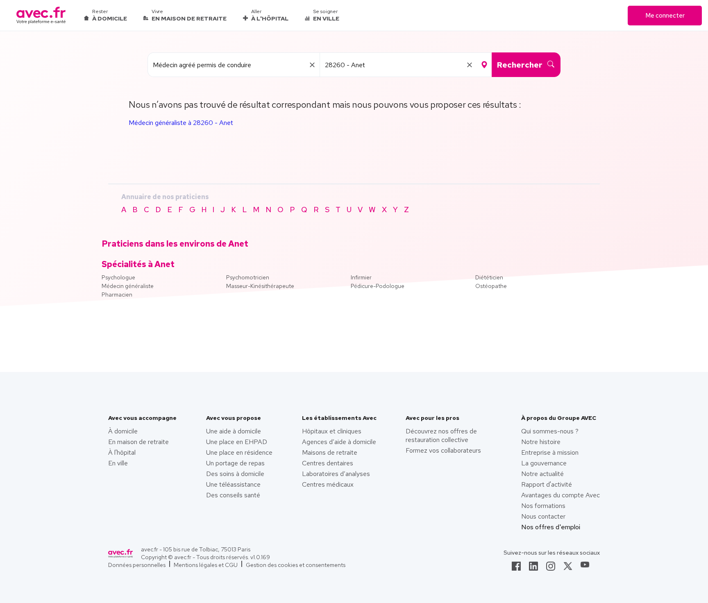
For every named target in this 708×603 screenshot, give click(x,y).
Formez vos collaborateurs (443, 450)
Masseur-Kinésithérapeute (260, 286)
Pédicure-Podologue (377, 286)
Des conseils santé (233, 495)
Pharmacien (117, 294)
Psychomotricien (247, 277)
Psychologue (118, 277)
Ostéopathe (491, 286)
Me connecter (665, 15)
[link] (516, 568)
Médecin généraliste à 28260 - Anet (181, 122)
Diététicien (489, 277)
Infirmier (361, 277)
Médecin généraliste (128, 286)
